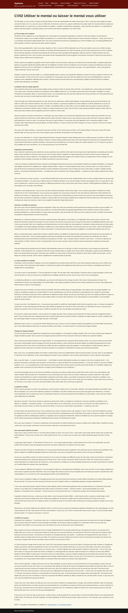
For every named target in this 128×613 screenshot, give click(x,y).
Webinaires (54, 3)
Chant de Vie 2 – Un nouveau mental (59, 604)
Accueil (40, 3)
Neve (16, 611)
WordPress (30, 611)
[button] (64, 5)
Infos (46, 3)
